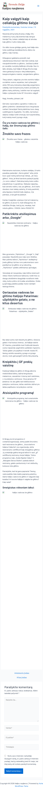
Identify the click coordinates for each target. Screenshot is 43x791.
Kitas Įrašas (22, 677)
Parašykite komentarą (11, 27)
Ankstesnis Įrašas (21, 673)
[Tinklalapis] (21, 748)
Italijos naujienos (13, 8)
